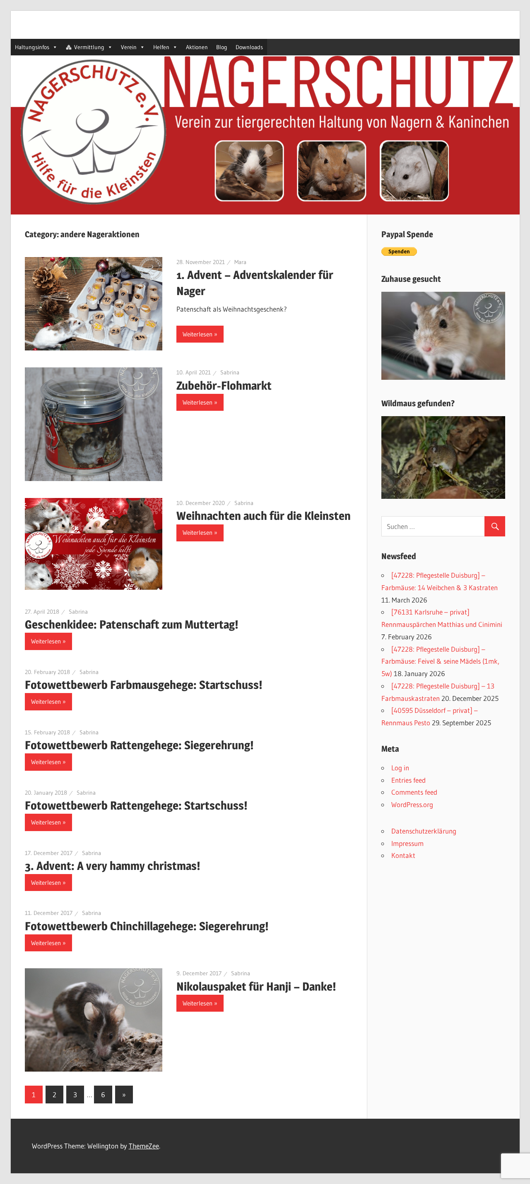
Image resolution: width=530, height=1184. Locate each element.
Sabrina (229, 372)
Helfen (161, 47)
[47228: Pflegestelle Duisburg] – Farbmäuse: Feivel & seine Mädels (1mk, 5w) (440, 661)
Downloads (249, 47)
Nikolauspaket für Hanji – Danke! (256, 986)
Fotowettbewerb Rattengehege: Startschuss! (136, 805)
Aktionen (197, 47)
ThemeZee (144, 1145)
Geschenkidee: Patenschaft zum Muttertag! (131, 624)
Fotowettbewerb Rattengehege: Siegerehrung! (139, 745)
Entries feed (408, 780)
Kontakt (403, 855)
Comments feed (414, 792)
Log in (400, 767)
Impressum (407, 843)
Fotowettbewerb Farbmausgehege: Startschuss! (144, 685)
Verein (129, 47)
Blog (221, 47)
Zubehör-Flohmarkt (224, 386)
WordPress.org (412, 804)
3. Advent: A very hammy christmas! (112, 866)
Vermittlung (89, 47)
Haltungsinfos (32, 47)
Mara (240, 262)
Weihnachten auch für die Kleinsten (263, 516)
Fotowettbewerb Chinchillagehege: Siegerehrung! (147, 926)
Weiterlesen (197, 334)
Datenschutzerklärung (423, 831)
